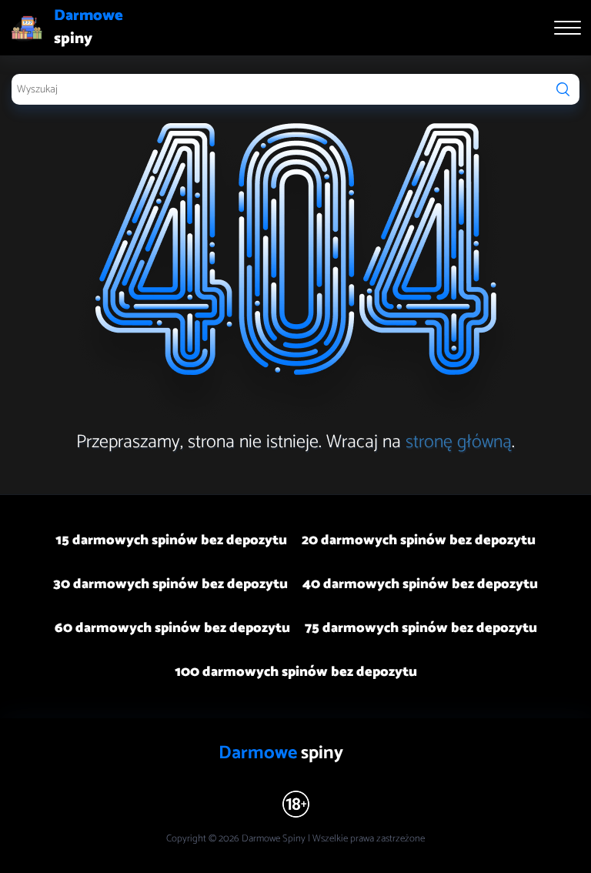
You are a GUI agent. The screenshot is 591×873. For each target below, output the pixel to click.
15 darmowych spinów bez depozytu (171, 540)
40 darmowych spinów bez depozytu (420, 584)
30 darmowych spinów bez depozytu (170, 584)
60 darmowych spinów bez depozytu (172, 628)
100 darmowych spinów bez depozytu (296, 672)
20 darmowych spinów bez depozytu (419, 540)
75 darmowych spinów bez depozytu (421, 628)
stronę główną (459, 442)
